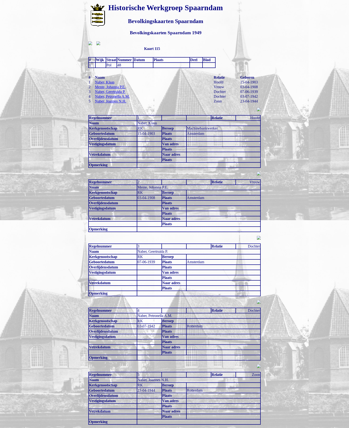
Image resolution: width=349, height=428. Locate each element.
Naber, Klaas (104, 82)
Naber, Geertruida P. (110, 92)
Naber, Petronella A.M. (112, 96)
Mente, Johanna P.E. (110, 87)
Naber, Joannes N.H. (110, 101)
